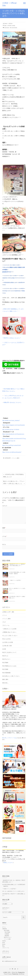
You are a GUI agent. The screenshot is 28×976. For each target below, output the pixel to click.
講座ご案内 (5, 679)
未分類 (4, 649)
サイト (4, 544)
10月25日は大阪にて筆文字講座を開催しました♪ (13, 475)
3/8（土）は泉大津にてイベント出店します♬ (13, 891)
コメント (4, 506)
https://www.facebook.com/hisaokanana (13, 434)
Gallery (4, 941)
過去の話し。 (5, 683)
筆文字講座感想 (6, 672)
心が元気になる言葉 (7, 642)
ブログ (4, 622)
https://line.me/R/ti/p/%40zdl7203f (11, 445)
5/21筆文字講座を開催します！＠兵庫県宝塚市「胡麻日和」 (13, 885)
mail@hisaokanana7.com (10, 961)
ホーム (4, 927)
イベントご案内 (15, 458)
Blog (3, 946)
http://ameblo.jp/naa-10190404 (10, 429)
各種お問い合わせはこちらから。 (13, 402)
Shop (3, 942)
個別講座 (7, 935)
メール (4, 536)
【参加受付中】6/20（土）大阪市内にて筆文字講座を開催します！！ (13, 881)
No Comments (13, 27)
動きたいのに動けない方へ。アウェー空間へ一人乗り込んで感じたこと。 (14, 482)
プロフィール (5, 625)
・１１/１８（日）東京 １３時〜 (11, 265)
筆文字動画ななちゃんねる (9, 666)
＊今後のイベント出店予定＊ (15, 580)
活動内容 (4, 928)
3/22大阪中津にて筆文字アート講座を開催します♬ (13, 894)
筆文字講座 (5, 669)
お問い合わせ (5, 951)
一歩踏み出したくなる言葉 (9, 629)
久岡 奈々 (10, 23)
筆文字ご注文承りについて (9, 652)
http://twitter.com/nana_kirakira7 (11, 420)
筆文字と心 (5, 656)
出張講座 (7, 934)
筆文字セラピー (6, 659)
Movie (3, 944)
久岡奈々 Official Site (9, 4)
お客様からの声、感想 (8, 612)
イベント (4, 615)
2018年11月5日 (11, 25)
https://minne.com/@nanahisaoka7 (11, 452)
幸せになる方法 (6, 639)
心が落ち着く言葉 (7, 645)
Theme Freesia (7, 974)
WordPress (21, 974)
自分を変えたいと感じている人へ (11, 676)
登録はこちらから (8, 862)
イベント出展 (7, 939)
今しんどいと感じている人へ (10, 635)
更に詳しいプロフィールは (9, 738)
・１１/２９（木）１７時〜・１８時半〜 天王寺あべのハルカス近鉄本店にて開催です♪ (13, 291)
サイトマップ (5, 953)
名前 (4, 528)
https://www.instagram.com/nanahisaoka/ (13, 425)
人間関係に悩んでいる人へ (9, 632)
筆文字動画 (5, 662)
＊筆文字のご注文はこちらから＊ (11, 338)
